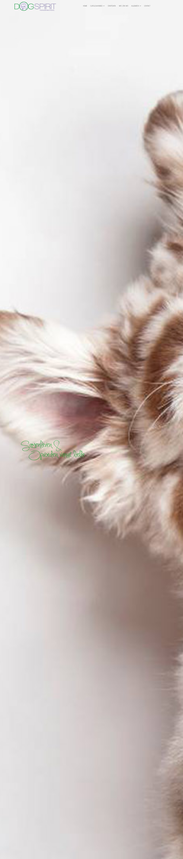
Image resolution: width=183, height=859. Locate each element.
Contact (147, 6)
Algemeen (135, 6)
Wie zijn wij (123, 6)
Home (85, 6)
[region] (91, 429)
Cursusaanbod (96, 6)
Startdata (112, 6)
